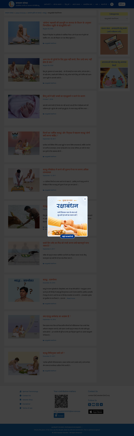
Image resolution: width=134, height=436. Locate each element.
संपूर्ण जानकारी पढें (67, 236)
